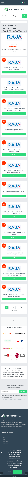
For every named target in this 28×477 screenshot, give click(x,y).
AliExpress (5, 445)
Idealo (4, 447)
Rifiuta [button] (10, 471)
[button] (18, 467)
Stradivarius (5, 443)
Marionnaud (5, 441)
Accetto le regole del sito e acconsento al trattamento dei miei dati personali (14, 396)
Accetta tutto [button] (17, 472)
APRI (14, 72)
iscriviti (22, 391)
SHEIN (4, 437)
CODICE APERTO (14, 154)
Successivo (14, 310)
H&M (4, 439)
